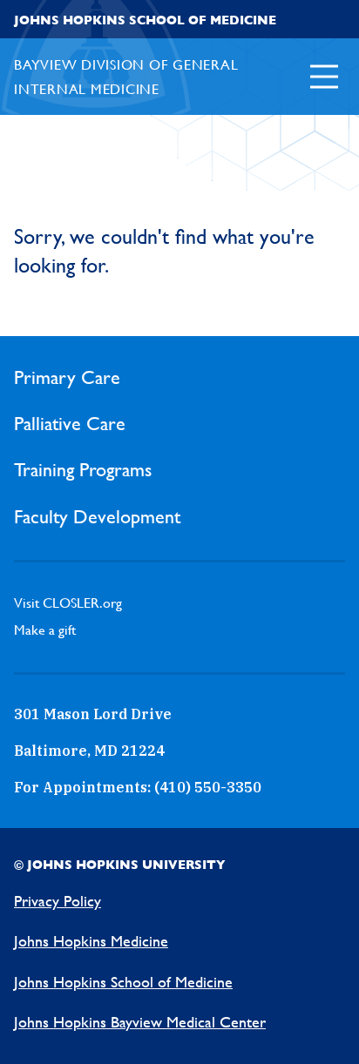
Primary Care (67, 377)
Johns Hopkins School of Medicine (123, 982)
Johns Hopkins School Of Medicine (145, 20)
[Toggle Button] (324, 77)
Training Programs (83, 470)
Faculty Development (97, 517)
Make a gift (45, 630)
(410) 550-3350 (207, 787)
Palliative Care (69, 423)
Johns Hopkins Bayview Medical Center (140, 1022)
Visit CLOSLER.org (68, 603)
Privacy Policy (57, 901)
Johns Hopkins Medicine (91, 941)
